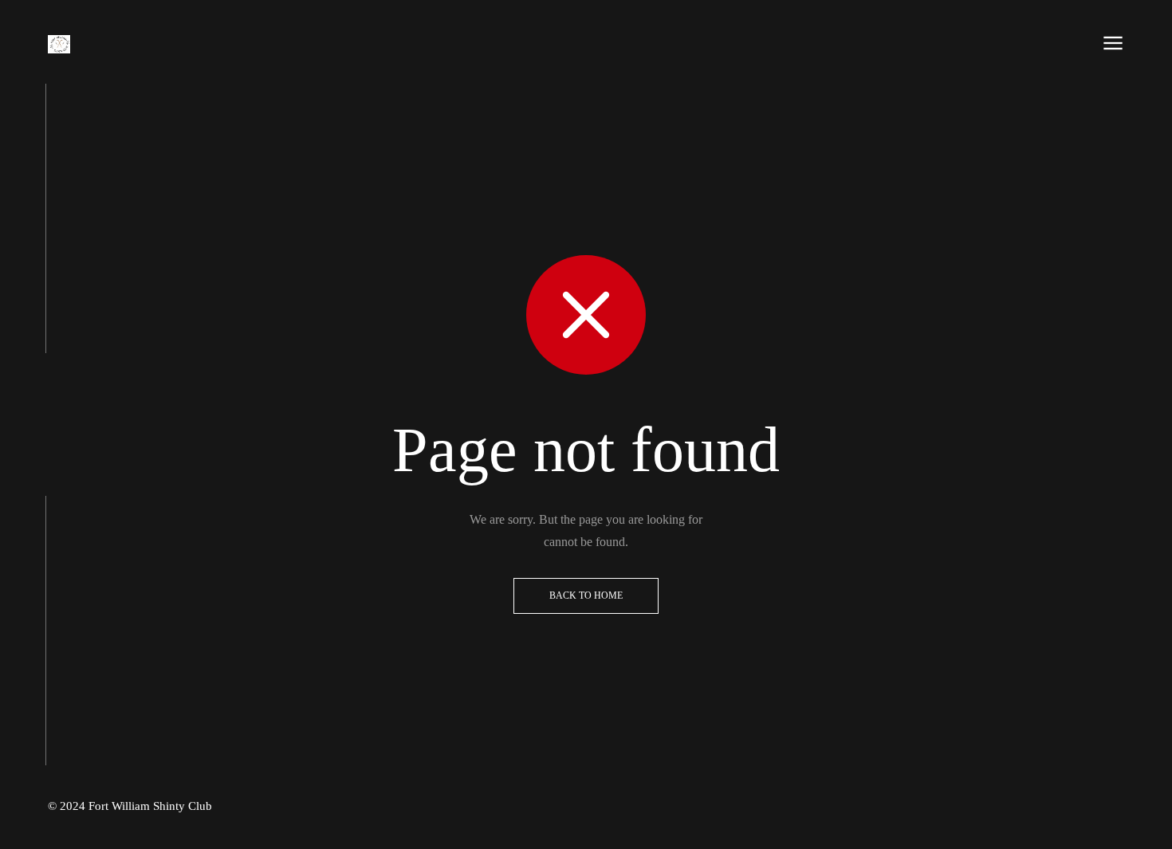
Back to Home (586, 595)
